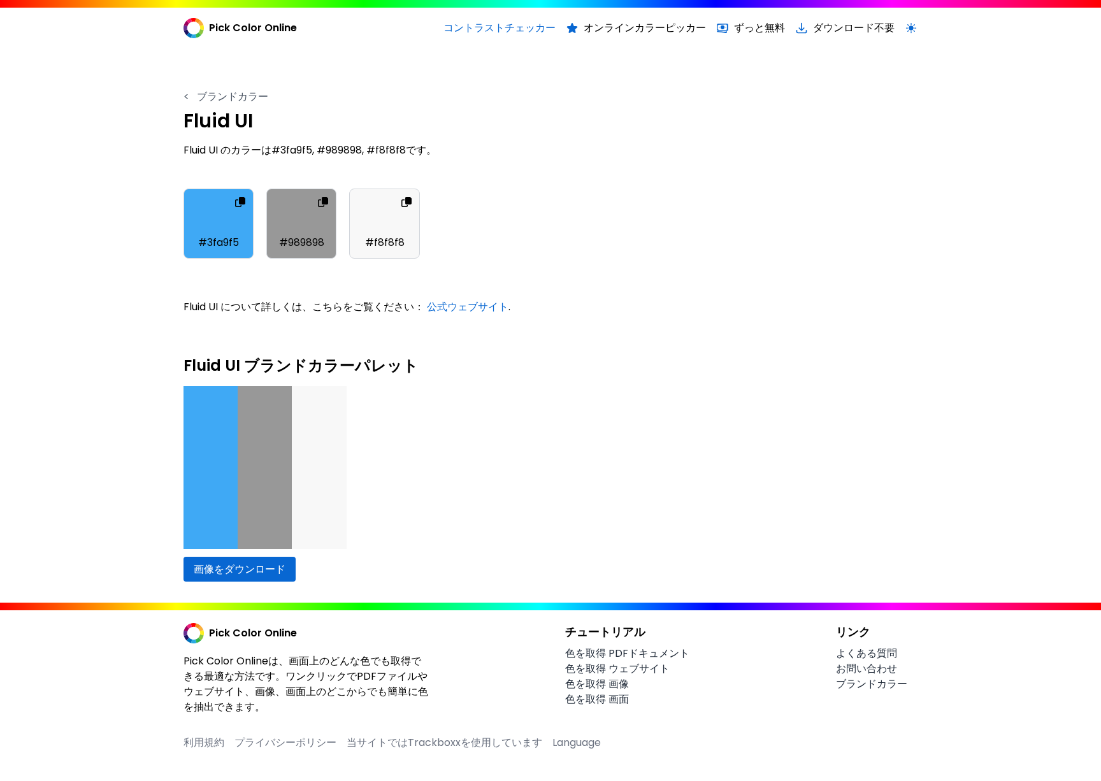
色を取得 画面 (597, 699)
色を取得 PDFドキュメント (627, 653)
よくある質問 (866, 653)
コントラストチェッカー (499, 27)
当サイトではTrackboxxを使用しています (444, 742)
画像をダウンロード (239, 569)
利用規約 (204, 742)
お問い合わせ (866, 668)
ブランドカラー (226, 96)
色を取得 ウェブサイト (617, 668)
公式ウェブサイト (467, 306)
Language (576, 742)
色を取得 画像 (597, 684)
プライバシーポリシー (285, 742)
